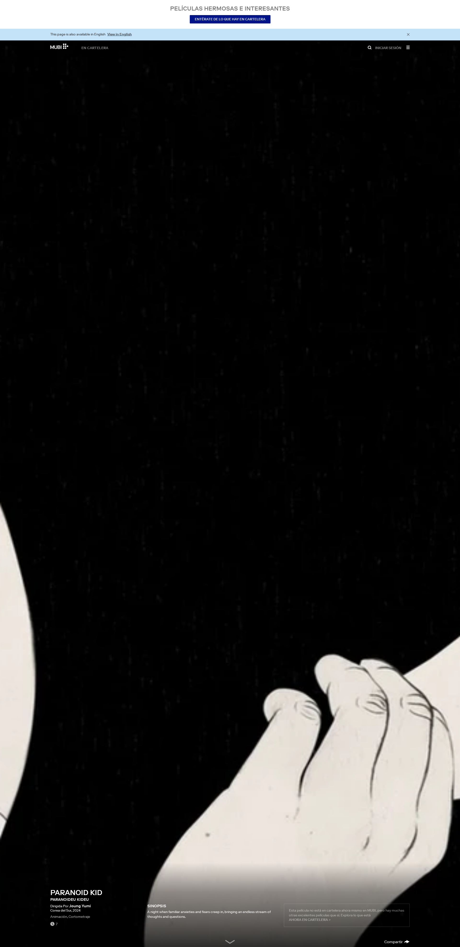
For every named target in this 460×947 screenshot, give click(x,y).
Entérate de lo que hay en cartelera (230, 19)
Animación (58, 916)
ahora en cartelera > (310, 920)
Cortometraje (79, 916)
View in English (119, 34)
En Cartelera (95, 48)
